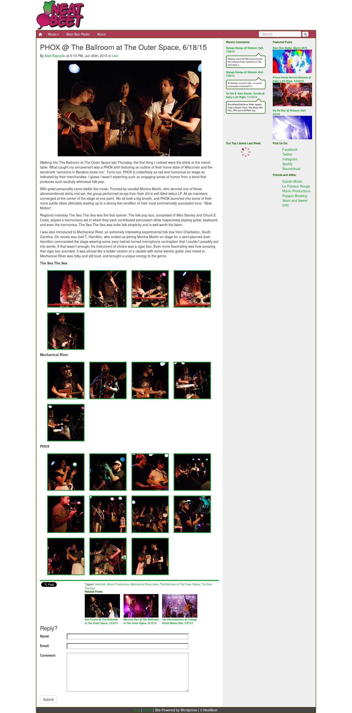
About (101, 34)
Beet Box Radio (78, 34)
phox (156, 584)
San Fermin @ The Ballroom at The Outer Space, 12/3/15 (101, 621)
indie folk (100, 584)
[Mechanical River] (66, 380)
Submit (48, 699)
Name (44, 636)
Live (115, 55)
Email (44, 645)
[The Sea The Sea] (66, 288)
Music (52, 34)
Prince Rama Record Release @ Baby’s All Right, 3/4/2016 (292, 79)
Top (137, 709)
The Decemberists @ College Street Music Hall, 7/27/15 (179, 621)
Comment (48, 655)
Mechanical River (141, 584)
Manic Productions (118, 584)
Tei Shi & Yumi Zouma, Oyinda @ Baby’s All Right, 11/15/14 (245, 95)
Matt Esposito (55, 55)
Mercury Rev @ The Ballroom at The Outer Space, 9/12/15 (141, 621)
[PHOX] (66, 471)
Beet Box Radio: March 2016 (290, 48)
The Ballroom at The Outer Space (180, 584)
